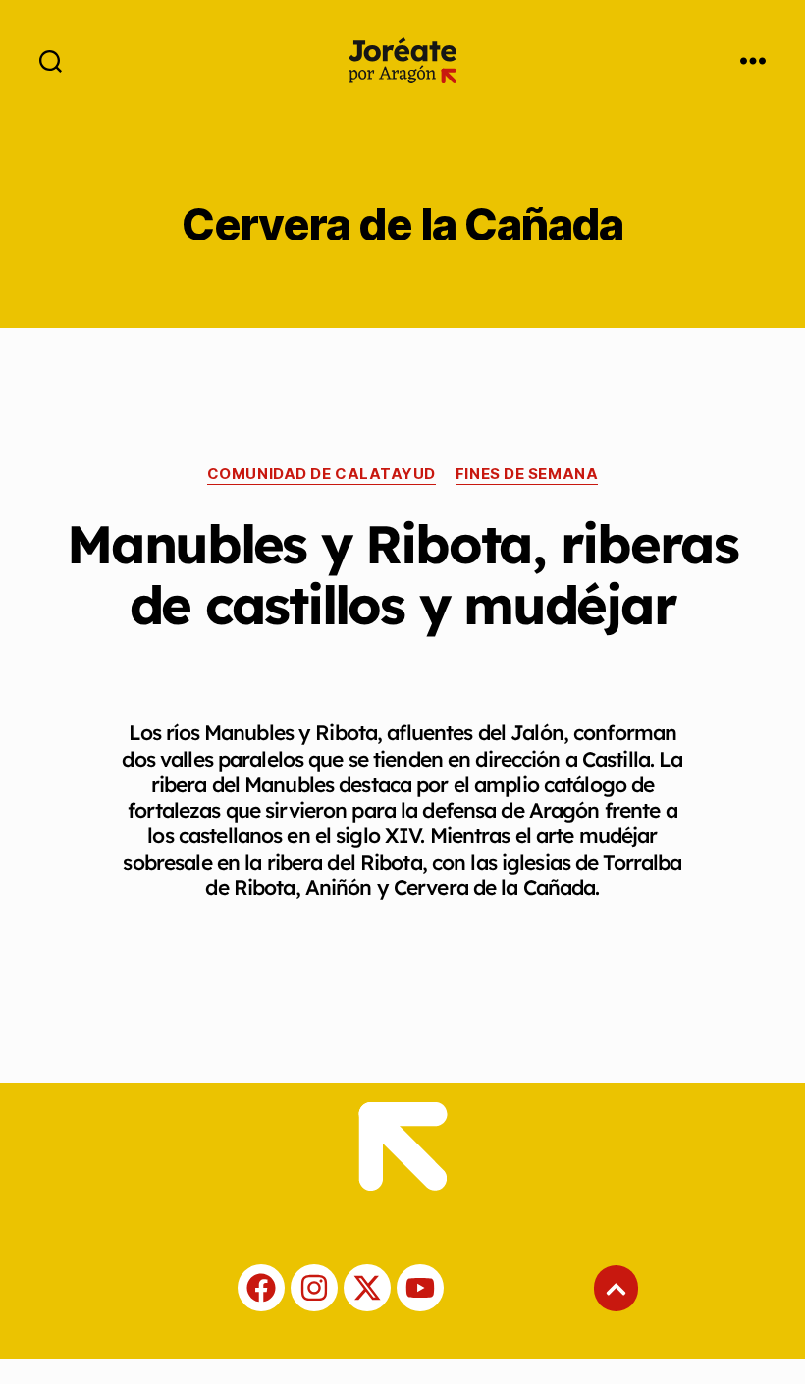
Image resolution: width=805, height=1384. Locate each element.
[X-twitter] (367, 1287)
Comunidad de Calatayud (321, 474)
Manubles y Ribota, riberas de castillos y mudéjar (402, 574)
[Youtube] (420, 1287)
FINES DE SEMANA (527, 474)
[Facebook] (261, 1287)
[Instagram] (314, 1287)
